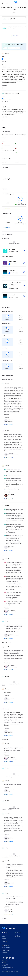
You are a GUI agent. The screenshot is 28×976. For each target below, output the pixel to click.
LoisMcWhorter (11, 698)
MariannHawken (11, 494)
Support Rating (5, 348)
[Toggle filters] (2, 2)
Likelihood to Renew (6, 323)
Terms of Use (5, 961)
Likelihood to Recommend (7, 311)
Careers (4, 938)
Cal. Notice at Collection (7, 967)
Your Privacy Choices (6, 965)
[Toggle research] (6, 2)
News (3, 939)
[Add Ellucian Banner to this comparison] (24, 263)
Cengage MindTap (12, 18)
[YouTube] (3, 958)
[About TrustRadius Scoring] (3, 59)
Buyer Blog (17, 936)
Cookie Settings (5, 969)
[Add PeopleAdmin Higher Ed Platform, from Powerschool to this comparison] (24, 285)
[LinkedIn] (13, 958)
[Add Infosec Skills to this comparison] (24, 272)
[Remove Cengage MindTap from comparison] (25, 17)
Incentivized (7, 417)
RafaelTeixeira (10, 882)
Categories (17, 935)
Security (4, 962)
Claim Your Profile (6, 949)
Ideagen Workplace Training (15, 27)
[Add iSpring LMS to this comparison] (24, 250)
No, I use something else (14, 48)
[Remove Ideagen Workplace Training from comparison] (25, 26)
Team (3, 936)
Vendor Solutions (6, 947)
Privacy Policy (5, 964)
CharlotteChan (11, 453)
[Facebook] (7, 958)
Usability (3, 335)
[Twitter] (10, 958)
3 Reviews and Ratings (12, 28)
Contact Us (4, 941)
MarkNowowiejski (11, 610)
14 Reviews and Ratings (12, 20)
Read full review (8, 424)
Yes (5, 48)
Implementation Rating (7, 360)
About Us (4, 935)
